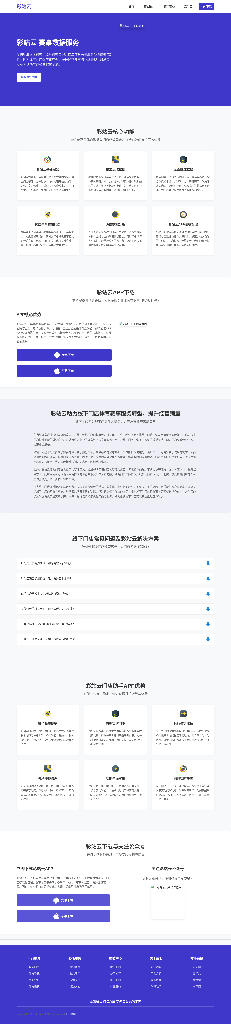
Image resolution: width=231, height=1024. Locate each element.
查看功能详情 (29, 77)
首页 (131, 6)
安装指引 (149, 6)
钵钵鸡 (197, 980)
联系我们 (156, 986)
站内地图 (71, 1014)
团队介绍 (156, 973)
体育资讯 (34, 973)
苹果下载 (68, 370)
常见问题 (115, 967)
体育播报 (34, 986)
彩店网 (197, 967)
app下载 (207, 6)
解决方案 (75, 986)
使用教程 (115, 973)
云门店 (188, 6)
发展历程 (156, 980)
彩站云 (24, 6)
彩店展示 (75, 973)
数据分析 (34, 980)
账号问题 (115, 980)
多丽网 (197, 986)
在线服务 (115, 986)
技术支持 (75, 980)
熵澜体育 (75, 967)
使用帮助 (169, 6)
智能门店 (34, 967)
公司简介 (156, 967)
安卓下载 (68, 355)
